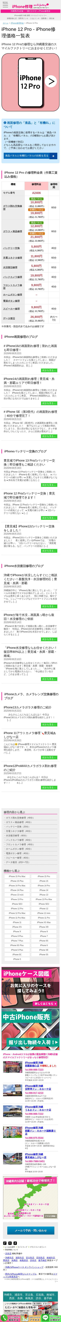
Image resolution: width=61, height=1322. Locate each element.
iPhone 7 (44, 936)
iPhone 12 (44, 908)
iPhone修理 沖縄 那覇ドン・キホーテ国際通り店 (40, 1130)
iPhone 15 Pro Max (17, 876)
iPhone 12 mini (43, 913)
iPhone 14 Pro (44, 885)
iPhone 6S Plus (17, 945)
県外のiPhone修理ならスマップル (21, 1274)
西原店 (6, 1260)
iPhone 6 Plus (17, 950)
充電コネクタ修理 (12, 257)
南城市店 (51, 1257)
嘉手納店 (42, 1260)
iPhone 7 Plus (17, 941)
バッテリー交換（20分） (18, 826)
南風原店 (24, 1260)
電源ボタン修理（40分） (18, 853)
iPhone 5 (17, 959)
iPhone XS (17, 927)
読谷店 (33, 1260)
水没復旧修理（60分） (17, 835)
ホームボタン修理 (12, 294)
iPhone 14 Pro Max (17, 885)
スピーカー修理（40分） (18, 858)
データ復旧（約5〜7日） (18, 862)
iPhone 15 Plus (17, 881)
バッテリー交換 (11, 248)
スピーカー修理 (11, 308)
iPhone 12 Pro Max (17, 913)
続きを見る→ (49, 370)
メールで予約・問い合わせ (31, 1230)
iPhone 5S (43, 954)
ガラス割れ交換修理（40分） (20, 818)
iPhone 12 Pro (17, 908)
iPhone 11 (17, 922)
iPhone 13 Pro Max (44, 899)
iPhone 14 (44, 890)
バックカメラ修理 (12, 277)
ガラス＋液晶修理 (12, 231)
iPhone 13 (44, 895)
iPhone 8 (44, 931)
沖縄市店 (9, 1257)
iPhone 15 (44, 881)
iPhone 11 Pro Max (17, 918)
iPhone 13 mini (17, 895)
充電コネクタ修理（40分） (19, 831)
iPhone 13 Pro (17, 899)
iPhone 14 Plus (17, 890)
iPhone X (17, 931)
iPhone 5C (17, 954)
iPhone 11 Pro (44, 918)
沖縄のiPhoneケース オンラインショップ (24, 1267)
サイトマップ (22, 1247)
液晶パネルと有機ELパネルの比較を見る (26, 155)
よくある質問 (10, 1247)
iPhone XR (43, 927)
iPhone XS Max (44, 922)
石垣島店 (40, 1257)
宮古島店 (30, 1257)
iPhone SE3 (17, 904)
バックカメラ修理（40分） (19, 840)
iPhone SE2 (44, 904)
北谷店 (8, 1253)
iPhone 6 (44, 945)
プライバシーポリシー (38, 1247)
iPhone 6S (43, 941)
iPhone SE (43, 950)
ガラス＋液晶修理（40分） (19, 822)
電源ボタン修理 (11, 301)
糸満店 (14, 1260)
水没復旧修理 (10, 267)
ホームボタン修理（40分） (19, 849)
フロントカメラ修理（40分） (20, 844)
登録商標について (11, 1250)
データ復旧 (9, 318)
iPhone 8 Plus (17, 936)
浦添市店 (20, 1257)
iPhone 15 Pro (44, 876)
